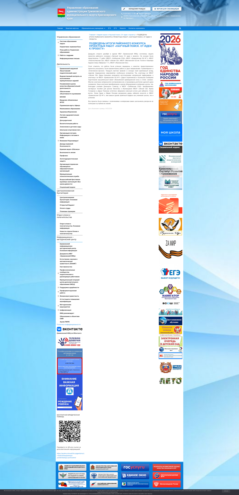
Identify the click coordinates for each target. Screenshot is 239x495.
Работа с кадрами (66, 55)
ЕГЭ (109, 28)
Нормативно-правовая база (70, 47)
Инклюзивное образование (70, 109)
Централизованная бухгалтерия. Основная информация (68, 199)
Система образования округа (68, 42)
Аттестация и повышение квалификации (69, 300)
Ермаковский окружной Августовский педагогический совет (69, 71)
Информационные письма (69, 58)
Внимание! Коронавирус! (69, 141)
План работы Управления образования (69, 51)
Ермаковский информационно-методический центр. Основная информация (68, 247)
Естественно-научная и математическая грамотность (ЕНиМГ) (68, 261)
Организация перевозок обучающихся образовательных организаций (69, 167)
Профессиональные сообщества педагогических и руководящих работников (69, 273)
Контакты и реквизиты (137, 28)
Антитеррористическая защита (69, 160)
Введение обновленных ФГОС (69, 101)
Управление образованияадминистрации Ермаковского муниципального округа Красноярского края (91, 13)
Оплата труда (65, 208)
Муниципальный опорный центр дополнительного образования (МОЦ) (69, 282)
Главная (60, 28)
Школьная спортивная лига (70, 130)
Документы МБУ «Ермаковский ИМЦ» (68, 255)
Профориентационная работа (68, 292)
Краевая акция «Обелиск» (70, 149)
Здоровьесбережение (68, 112)
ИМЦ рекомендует (67, 313)
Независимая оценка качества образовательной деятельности (70, 86)
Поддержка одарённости (69, 287)
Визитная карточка (72, 28)
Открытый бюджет (67, 205)
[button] (180, 28)
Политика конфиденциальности (68, 324)
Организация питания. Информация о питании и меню (69, 135)
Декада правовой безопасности (66, 145)
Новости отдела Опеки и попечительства (69, 232)
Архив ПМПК (65, 322)
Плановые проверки (67, 211)
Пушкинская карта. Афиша (70, 105)
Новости (123, 28)
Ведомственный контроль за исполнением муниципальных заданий (71, 78)
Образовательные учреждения (92, 28)
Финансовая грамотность (69, 296)
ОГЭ (115, 28)
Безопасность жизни (67, 152)
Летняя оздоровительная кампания (69, 116)
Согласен (226, 491)
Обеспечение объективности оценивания (70, 93)
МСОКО (63, 97)
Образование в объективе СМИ (70, 317)
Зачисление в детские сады (70, 127)
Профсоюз (64, 156)
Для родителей (66, 120)
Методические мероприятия (65, 306)
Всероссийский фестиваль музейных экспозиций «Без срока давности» (70, 182)
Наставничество (66, 267)
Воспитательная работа (69, 123)
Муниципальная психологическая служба (69, 175)
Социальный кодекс (67, 187)
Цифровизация (65, 310)
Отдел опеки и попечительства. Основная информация (70, 226)
